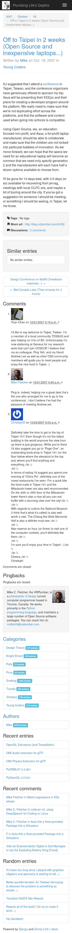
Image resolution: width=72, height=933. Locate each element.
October (23, 16)
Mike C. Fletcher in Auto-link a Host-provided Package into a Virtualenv (34, 824)
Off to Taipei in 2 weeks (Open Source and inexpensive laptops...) (34, 46)
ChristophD (18, 422)
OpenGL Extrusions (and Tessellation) (30, 745)
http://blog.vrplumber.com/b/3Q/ (45, 224)
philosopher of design (23, 596)
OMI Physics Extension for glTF (26, 761)
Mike (24, 60)
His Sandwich (14, 919)
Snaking (18, 680)
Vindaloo (18, 697)
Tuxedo (17, 689)
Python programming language (22, 610)
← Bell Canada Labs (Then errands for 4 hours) (36, 292)
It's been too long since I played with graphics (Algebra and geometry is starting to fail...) (35, 872)
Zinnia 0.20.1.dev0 (46, 929)
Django (23, 929)
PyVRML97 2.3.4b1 (18, 769)
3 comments (38, 230)
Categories (14, 638)
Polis (15, 664)
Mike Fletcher (19, 382)
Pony (15, 672)
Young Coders (14, 66)
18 (34, 16)
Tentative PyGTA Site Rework (24, 898)
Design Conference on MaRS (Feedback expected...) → (36, 281)
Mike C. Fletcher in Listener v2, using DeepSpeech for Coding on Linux (29, 811)
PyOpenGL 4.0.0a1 (18, 777)
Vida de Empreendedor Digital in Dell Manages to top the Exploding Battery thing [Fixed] (35, 848)
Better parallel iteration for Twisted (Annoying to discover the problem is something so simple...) (34, 886)
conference (51, 84)
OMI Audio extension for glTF (24, 753)
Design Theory (22, 648)
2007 (9, 16)
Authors (11, 715)
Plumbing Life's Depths (31, 5)
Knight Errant (21, 656)
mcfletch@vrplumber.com (23, 624)
